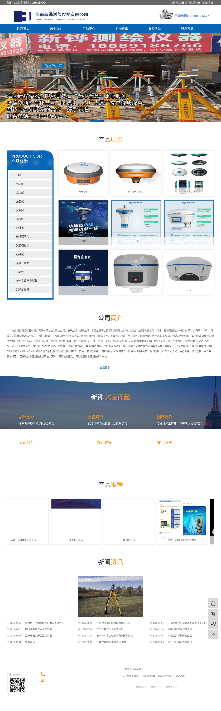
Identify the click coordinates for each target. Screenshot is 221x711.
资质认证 (154, 28)
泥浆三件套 (22, 263)
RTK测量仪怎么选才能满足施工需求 (187, 622)
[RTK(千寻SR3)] (83, 173)
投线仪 (20, 219)
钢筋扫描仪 (22, 245)
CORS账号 (22, 289)
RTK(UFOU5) (189, 191)
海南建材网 (140, 687)
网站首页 (23, 28)
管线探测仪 (22, 236)
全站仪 (20, 183)
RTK (18, 174)
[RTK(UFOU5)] (189, 173)
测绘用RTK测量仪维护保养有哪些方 (44, 622)
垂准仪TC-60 (63, 539)
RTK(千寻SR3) (83, 191)
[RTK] (83, 223)
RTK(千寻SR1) (136, 191)
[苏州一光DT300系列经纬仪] (168, 521)
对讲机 (20, 227)
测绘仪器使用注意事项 (180, 629)
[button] (96, 121)
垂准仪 (20, 201)
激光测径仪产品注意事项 (38, 635)
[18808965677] (213, 614)
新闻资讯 (122, 28)
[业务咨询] (213, 603)
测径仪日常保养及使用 (180, 642)
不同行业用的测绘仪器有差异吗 (114, 622)
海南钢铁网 (170, 687)
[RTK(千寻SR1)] (136, 173)
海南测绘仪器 (177, 2)
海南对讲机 (207, 2)
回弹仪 (20, 254)
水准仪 (20, 210)
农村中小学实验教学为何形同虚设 (115, 635)
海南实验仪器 (193, 2)
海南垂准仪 (116, 539)
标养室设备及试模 (27, 280)
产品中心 (89, 28)
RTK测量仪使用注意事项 (38, 629)
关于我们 (56, 28)
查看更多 (105, 367)
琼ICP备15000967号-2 (28, 706)
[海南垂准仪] (116, 521)
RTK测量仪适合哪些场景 (110, 629)
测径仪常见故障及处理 (180, 635)
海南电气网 (155, 687)
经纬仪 (20, 192)
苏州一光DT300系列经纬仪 (168, 539)
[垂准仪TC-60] (63, 521)
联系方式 (187, 28)
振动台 (20, 271)
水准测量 (30, 642)
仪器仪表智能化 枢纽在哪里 (111, 642)
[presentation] (4, 77)
